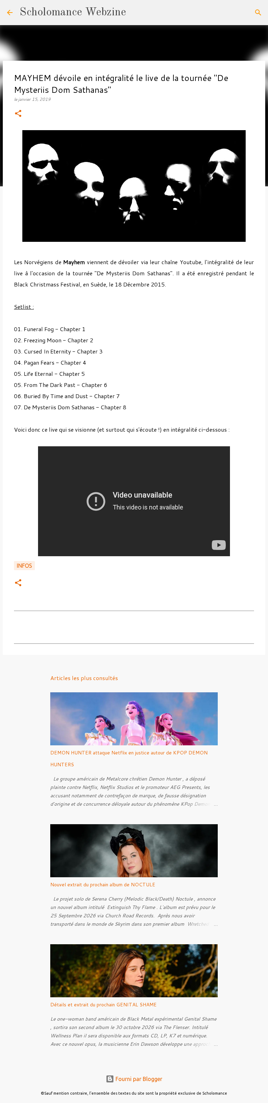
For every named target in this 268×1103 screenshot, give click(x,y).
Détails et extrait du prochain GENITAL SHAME (103, 1004)
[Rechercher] (136, 12)
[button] (18, 114)
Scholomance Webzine (73, 12)
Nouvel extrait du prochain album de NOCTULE (102, 884)
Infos (24, 565)
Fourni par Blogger (138, 1079)
